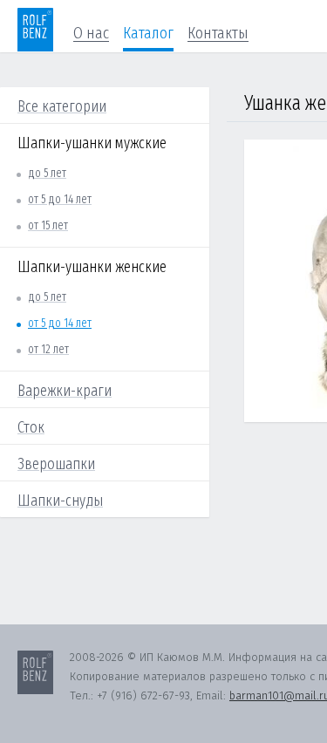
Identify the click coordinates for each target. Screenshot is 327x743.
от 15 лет (48, 225)
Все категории (61, 106)
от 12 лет (48, 349)
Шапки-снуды (60, 500)
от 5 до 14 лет (60, 199)
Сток (30, 427)
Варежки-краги (64, 390)
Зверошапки (56, 464)
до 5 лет (47, 173)
